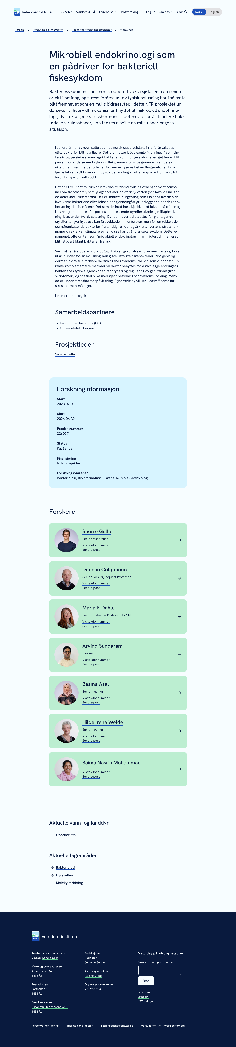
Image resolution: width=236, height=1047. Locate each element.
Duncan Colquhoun (104, 569)
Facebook (144, 992)
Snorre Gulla (65, 354)
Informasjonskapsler (80, 1025)
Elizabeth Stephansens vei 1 (50, 1007)
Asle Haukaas (93, 976)
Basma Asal (95, 684)
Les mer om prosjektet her (76, 295)
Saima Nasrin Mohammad (111, 762)
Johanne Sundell (95, 962)
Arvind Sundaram (102, 646)
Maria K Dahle (98, 607)
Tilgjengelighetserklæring (117, 1025)
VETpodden (145, 1001)
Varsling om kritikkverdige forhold (163, 1025)
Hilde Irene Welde (102, 722)
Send (146, 981)
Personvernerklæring (45, 1025)
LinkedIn (143, 997)
